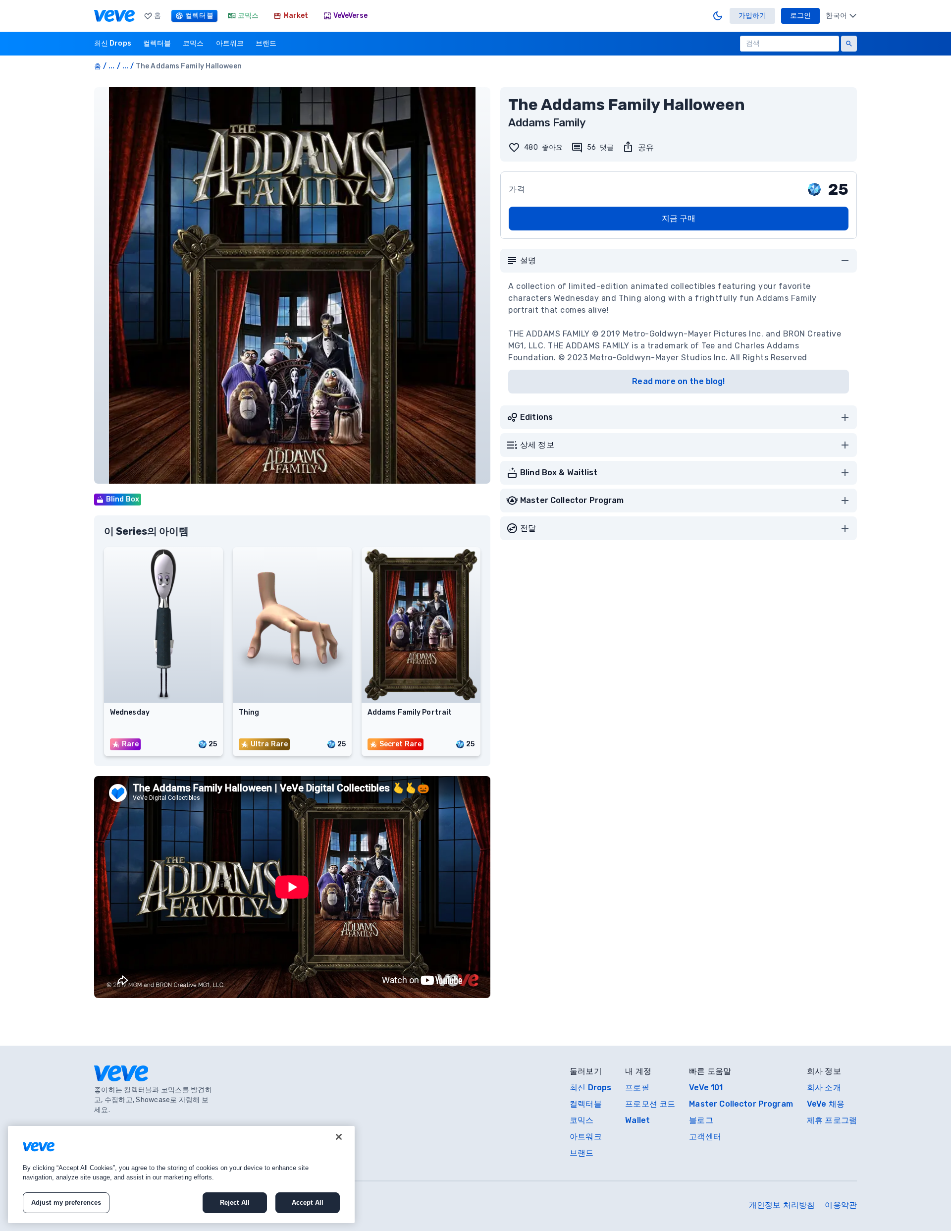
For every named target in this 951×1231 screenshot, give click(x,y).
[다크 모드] (718, 16)
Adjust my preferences (66, 1202)
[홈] (114, 16)
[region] (181, 1174)
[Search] (849, 44)
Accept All (307, 1202)
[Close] (339, 1137)
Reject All (235, 1202)
